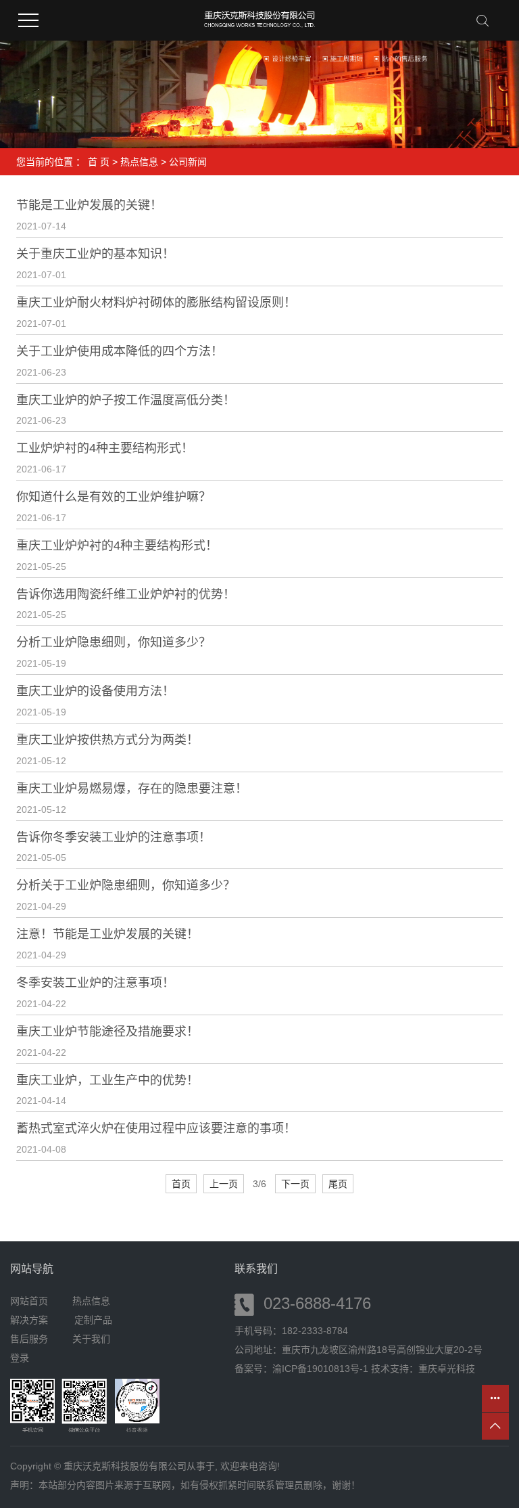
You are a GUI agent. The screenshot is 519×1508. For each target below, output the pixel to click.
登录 (19, 1357)
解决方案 (33, 1319)
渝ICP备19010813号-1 (320, 1368)
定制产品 (93, 1319)
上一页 (223, 1183)
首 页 (98, 161)
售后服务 (29, 1338)
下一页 (295, 1183)
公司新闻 (188, 161)
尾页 (337, 1183)
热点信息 (139, 161)
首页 (181, 1183)
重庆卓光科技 (446, 1368)
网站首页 (29, 1300)
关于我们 (91, 1338)
